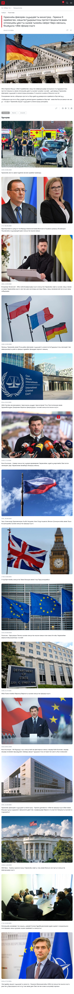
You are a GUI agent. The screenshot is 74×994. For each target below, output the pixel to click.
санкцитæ (22, 112)
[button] (6, 8)
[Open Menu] (71, 2)
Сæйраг (3, 12)
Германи (14, 112)
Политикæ (5, 112)
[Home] (3, 3)
